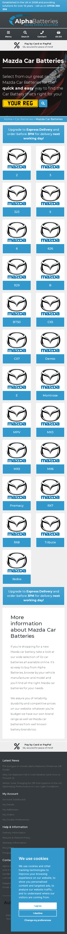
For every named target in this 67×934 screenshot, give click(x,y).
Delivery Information (14, 832)
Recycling (7, 847)
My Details (8, 804)
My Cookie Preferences (15, 819)
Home (8, 119)
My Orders (8, 814)
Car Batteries (24, 119)
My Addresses (10, 809)
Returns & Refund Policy (16, 837)
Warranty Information (14, 842)
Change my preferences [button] (37, 920)
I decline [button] (37, 913)
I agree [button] (37, 905)
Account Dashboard (13, 799)
